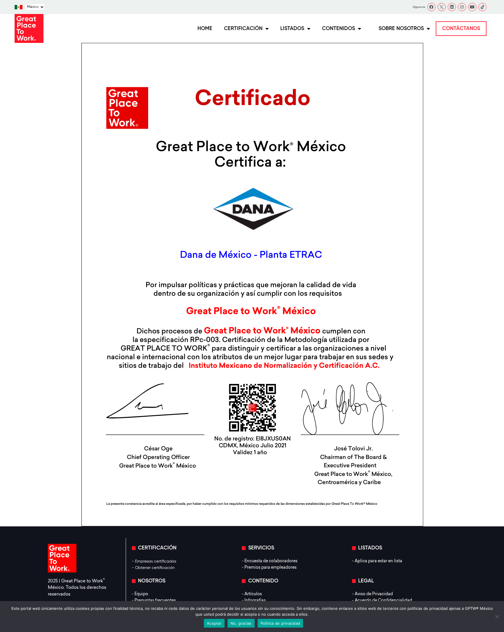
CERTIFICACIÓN (243, 28)
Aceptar (214, 623)
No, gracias (241, 623)
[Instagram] (462, 7)
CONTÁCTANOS (461, 28)
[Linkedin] (452, 7)
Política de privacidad (280, 623)
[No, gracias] (497, 616)
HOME (204, 28)
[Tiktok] (482, 7)
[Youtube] (472, 7)
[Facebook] (431, 7)
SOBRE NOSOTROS (401, 28)
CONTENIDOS (338, 28)
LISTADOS (292, 28)
